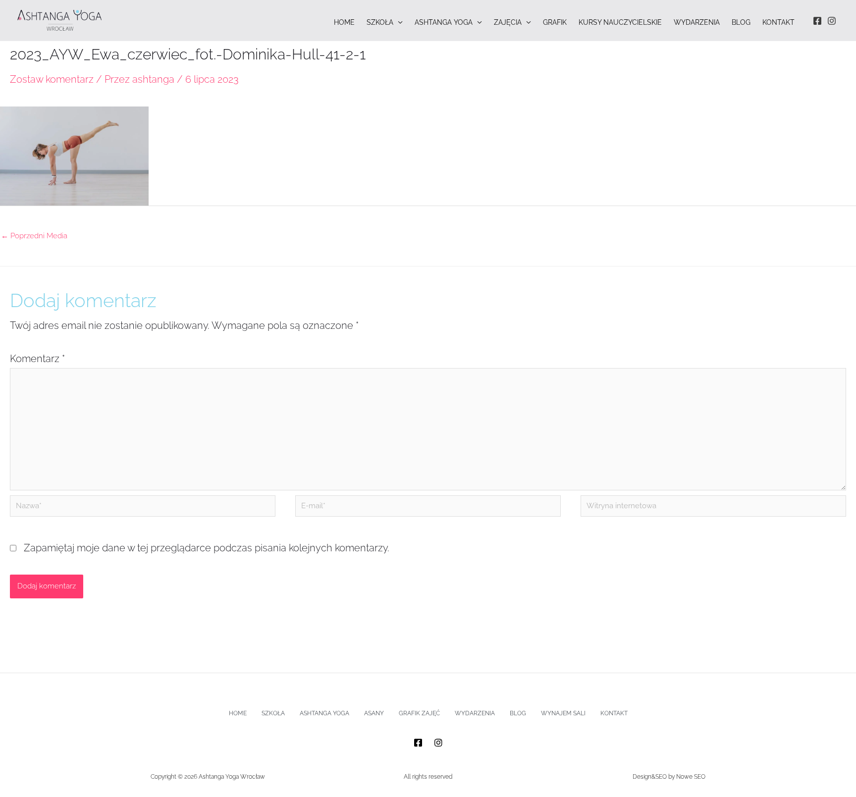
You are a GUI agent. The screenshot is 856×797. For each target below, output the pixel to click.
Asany (374, 713)
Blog (518, 713)
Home (238, 713)
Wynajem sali (563, 713)
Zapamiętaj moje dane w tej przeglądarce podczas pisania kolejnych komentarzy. (206, 548)
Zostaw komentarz (52, 79)
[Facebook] (817, 21)
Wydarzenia (475, 713)
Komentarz (37, 359)
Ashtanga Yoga (324, 713)
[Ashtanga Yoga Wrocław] (59, 19)
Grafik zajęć (419, 713)
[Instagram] (832, 21)
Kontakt (614, 713)
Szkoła (273, 713)
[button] (398, 22)
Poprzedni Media (34, 235)
